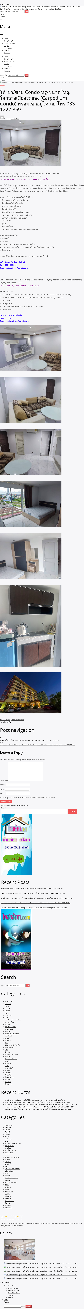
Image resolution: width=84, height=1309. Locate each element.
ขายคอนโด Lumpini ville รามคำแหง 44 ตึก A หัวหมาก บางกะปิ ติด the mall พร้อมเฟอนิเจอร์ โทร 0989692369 (35, 903)
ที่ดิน (6, 1043)
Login (10, 48)
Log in (2, 14)
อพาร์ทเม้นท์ (9, 1068)
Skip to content (5, 4)
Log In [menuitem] (6, 1300)
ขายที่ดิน (8, 1024)
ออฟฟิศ (7, 1070)
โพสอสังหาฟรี (8, 41)
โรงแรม (7, 1080)
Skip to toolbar (5, 1282)
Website (2, 793)
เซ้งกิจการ (8, 1073)
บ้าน (6, 1050)
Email (2, 789)
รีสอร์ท (7, 1061)
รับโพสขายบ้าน (5, 720)
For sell (7, 1008)
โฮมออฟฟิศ (8, 1084)
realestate (8, 1015)
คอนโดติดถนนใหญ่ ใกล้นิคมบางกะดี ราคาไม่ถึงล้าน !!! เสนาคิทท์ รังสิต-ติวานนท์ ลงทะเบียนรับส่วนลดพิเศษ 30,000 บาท (37, 744)
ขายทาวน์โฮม (9, 1022)
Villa (6, 1017)
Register (2, 16)
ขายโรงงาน (9, 1029)
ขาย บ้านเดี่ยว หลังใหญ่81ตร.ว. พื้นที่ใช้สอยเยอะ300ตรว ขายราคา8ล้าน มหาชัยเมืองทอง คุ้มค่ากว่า (32, 889)
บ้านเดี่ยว (8, 1052)
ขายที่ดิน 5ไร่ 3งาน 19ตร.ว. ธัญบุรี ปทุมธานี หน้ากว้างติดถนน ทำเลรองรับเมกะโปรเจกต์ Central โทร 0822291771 (37, 898)
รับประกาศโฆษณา (11, 1059)
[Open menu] (1, 19)
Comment (4, 781)
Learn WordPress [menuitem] (14, 1293)
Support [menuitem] (10, 1295)
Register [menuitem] (7, 1302)
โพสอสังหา (8, 1075)
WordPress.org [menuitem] (13, 1288)
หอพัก (7, 1066)
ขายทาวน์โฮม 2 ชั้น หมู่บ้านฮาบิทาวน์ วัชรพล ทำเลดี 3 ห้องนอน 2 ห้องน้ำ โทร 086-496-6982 (29, 739)
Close (1, 34)
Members (7, 53)
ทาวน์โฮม (8, 1038)
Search (3, 808)
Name (2, 785)
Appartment (9, 1002)
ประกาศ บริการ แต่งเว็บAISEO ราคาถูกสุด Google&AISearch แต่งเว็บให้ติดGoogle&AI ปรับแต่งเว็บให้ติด (34, 908)
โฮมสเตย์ (8, 1082)
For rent (7, 1006)
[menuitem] (44, 1286)
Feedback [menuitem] (11, 1297)
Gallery (7, 1011)
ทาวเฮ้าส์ (8, 1040)
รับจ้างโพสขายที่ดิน (17, 720)
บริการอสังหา (9, 1047)
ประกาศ (7, 1057)
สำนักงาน (8, 1063)
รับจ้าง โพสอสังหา (10, 43)
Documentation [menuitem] (13, 1290)
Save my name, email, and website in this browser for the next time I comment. (28, 798)
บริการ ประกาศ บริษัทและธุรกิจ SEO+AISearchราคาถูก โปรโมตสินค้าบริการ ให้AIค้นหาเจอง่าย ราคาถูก (33, 893)
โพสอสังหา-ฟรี (9, 1077)
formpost (7, 50)
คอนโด (2, 85)
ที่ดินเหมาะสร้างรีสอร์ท (12, 1045)
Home (6, 38)
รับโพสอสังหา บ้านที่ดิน (8, 806)
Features (8, 1004)
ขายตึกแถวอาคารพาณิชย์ (13, 1020)
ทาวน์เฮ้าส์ (8, 1036)
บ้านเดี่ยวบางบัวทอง (11, 1054)
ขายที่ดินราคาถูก (10, 1027)
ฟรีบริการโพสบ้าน (22, 806)
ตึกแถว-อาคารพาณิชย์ (12, 1034)
